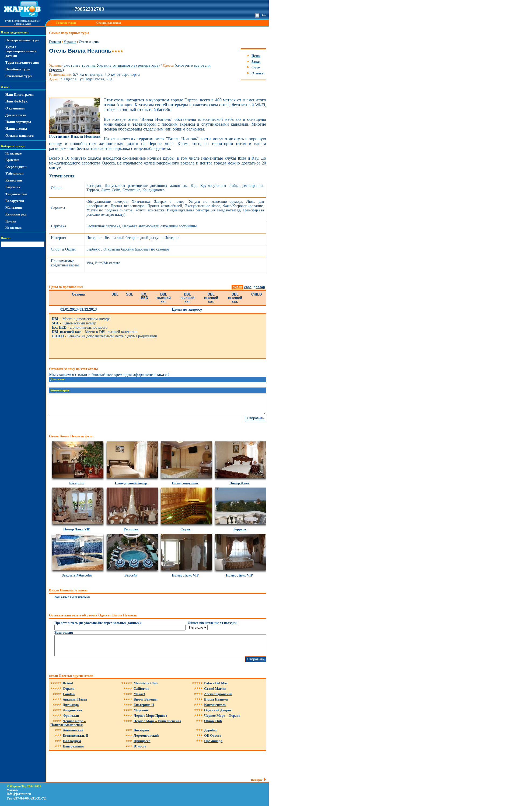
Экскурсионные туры (22, 40)
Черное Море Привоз (150, 716)
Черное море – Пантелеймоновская (68, 723)
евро (247, 287)
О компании (15, 108)
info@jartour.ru (19, 794)
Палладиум (72, 741)
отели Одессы (60, 676)
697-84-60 (21, 798)
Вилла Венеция (146, 699)
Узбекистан (14, 174)
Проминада (213, 741)
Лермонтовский (146, 735)
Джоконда (71, 705)
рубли (237, 287)
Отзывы (257, 73)
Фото (255, 67)
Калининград (15, 214)
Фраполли (71, 716)
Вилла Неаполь (216, 699)
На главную (13, 153)
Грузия (10, 221)
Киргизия (12, 187)
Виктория (141, 730)
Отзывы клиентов (19, 135)
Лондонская (72, 710)
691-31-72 (38, 798)
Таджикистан (16, 194)
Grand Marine (215, 689)
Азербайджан (15, 167)
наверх (256, 779)
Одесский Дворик (218, 710)
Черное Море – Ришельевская (157, 721)
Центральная (73, 746)
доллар (259, 287)
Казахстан (13, 180)
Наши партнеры (18, 122)
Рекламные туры (18, 76)
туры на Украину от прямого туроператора (120, 65)
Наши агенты (16, 128)
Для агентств (15, 115)
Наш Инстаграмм (19, 94)
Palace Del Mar (216, 683)
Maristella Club (146, 683)
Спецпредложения (108, 22)
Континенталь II (75, 735)
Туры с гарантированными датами (20, 51)
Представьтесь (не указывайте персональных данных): (98, 623)
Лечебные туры (17, 69)
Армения (12, 160)
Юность (140, 746)
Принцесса (142, 741)
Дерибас (210, 730)
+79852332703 (88, 9)
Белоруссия (14, 201)
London (69, 694)
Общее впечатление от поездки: (212, 623)
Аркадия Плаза (75, 699)
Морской (141, 710)
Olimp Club (213, 721)
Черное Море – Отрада (222, 716)
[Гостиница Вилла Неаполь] (74, 133)
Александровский (218, 694)
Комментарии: (60, 390)
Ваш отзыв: (63, 632)
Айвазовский (73, 730)
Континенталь (215, 705)
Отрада (69, 689)
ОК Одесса (212, 735)
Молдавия (13, 207)
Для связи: (57, 379)
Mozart (139, 694)
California (141, 689)
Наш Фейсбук (16, 101)
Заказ (255, 62)
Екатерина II (144, 705)
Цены (255, 56)
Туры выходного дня (22, 62)
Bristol (68, 683)
